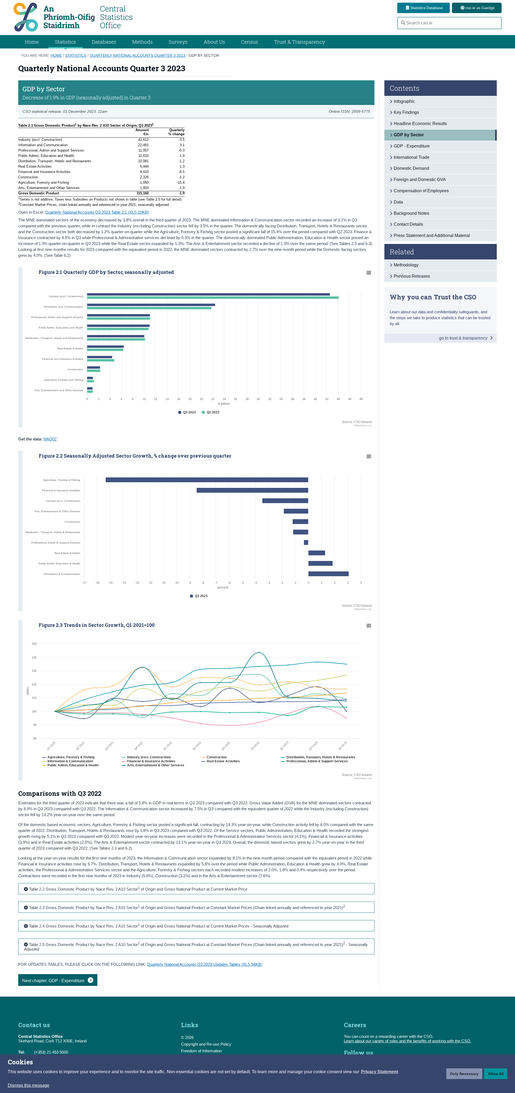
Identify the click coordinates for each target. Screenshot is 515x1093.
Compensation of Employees (421, 191)
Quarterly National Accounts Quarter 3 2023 (137, 55)
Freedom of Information (201, 1051)
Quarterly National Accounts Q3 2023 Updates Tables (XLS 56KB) (204, 964)
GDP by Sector (204, 55)
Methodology (406, 265)
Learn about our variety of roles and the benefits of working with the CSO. (407, 1041)
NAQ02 (50, 439)
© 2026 (187, 1037)
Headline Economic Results (420, 123)
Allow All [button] (496, 1074)
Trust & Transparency (299, 41)
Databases (104, 41)
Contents (405, 88)
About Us (214, 41)
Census (249, 41)
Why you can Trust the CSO (433, 297)
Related (402, 251)
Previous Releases (412, 276)
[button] (379, 1072)
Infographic (404, 101)
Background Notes (411, 213)
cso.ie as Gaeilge (479, 8)
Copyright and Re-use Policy (206, 1044)
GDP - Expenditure (412, 146)
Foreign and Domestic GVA (420, 179)
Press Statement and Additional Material (432, 235)
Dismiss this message (28, 1085)
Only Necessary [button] (464, 1074)
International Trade (411, 157)
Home (32, 41)
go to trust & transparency (463, 338)
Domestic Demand (411, 168)
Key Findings (406, 112)
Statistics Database (426, 8)
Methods (142, 41)
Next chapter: (54, 980)
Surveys (178, 41)
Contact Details (408, 224)
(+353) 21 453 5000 (51, 1052)
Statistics (75, 55)
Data (398, 202)
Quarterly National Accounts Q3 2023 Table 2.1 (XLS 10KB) (97, 212)
